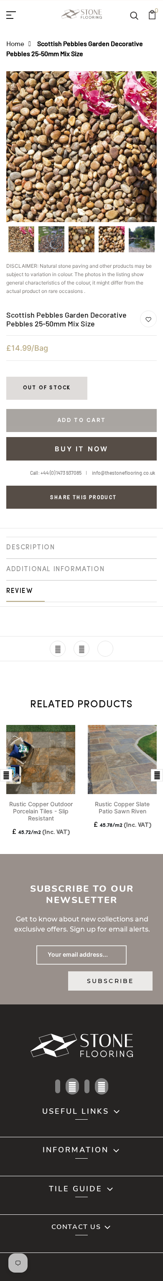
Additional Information (55, 569)
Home (15, 43)
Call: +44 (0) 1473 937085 (56, 473)
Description (30, 547)
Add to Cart (81, 420)
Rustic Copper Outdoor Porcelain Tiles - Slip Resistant (41, 811)
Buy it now (82, 449)
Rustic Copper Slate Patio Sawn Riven (122, 807)
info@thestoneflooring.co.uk (123, 473)
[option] (21, 242)
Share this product (83, 497)
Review (19, 591)
